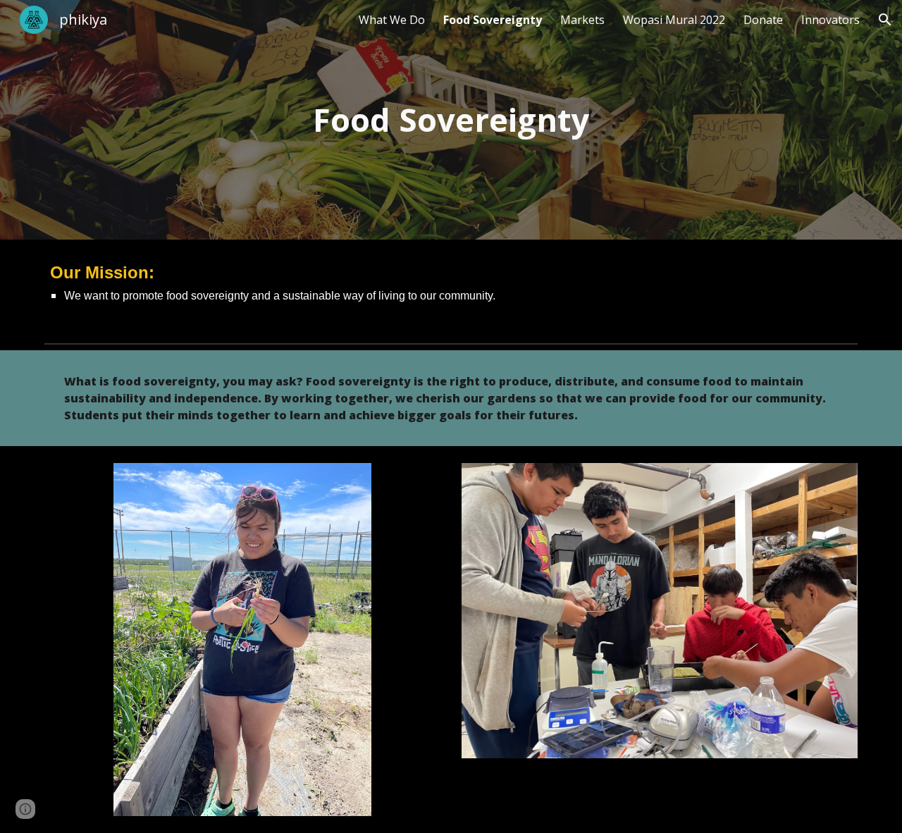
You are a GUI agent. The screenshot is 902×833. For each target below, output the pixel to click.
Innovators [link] (830, 19)
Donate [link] (763, 19)
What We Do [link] (392, 19)
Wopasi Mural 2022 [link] (674, 19)
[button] (885, 20)
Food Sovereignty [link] (492, 19)
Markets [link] (582, 19)
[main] (451, 120)
